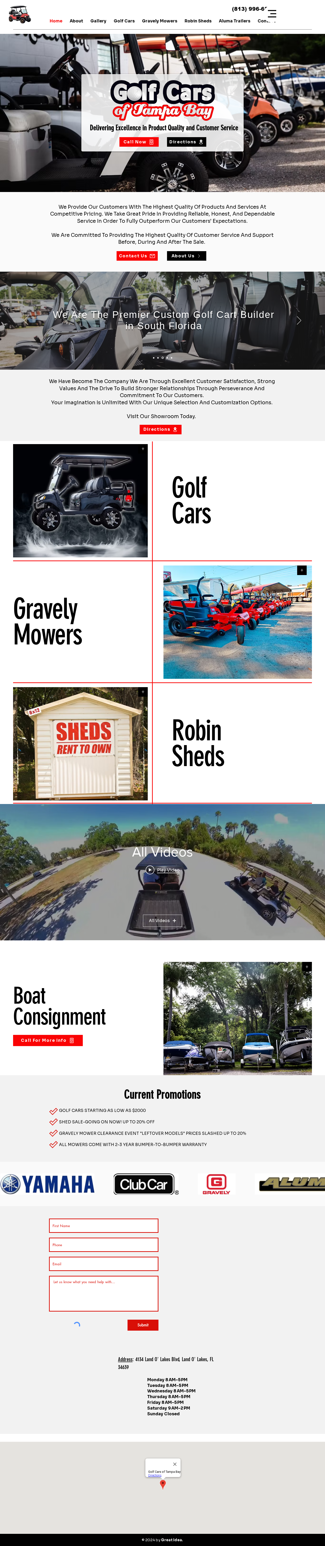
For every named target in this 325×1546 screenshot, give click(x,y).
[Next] (299, 320)
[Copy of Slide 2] (163, 357)
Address (125, 1359)
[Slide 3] (171, 357)
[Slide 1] (154, 358)
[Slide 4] (167, 357)
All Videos (159, 920)
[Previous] (26, 320)
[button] (272, 13)
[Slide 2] (158, 357)
